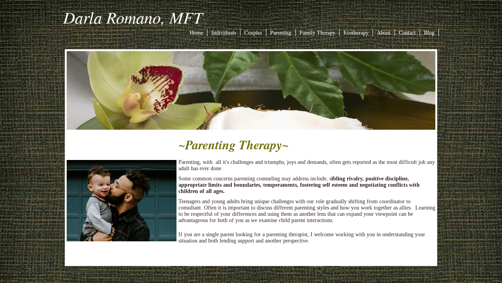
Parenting (280, 32)
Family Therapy (317, 32)
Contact (407, 32)
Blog (429, 32)
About (384, 32)
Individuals (223, 32)
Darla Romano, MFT (132, 17)
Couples (253, 32)
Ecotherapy (356, 32)
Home (196, 32)
